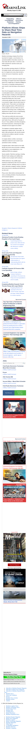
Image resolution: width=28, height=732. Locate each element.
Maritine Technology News (12, 707)
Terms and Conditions (11, 695)
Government (19, 20)
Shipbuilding (10, 19)
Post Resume (8, 392)
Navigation (4, 228)
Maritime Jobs (9, 710)
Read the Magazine (14, 564)
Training (18, 22)
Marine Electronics (10, 713)
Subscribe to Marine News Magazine (15, 689)
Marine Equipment (12, 228)
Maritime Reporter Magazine (13, 717)
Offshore (18, 19)
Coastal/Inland (9, 20)
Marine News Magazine (12, 718)
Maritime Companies (11, 728)
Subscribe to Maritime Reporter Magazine (16, 688)
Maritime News (10, 693)
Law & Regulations (13, 23)
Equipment (10, 22)
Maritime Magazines (11, 722)
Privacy (8, 696)
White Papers (9, 724)
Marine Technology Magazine (13, 721)
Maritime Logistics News (12, 706)
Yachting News (10, 711)
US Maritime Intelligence (12, 725)
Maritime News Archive (12, 698)
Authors (8, 700)
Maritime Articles (10, 699)
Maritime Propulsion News (12, 714)
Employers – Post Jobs (20, 392)
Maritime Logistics (10, 719)
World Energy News (11, 708)
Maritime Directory (10, 726)
